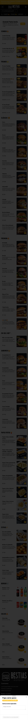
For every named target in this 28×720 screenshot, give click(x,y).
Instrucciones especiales (9, 703)
